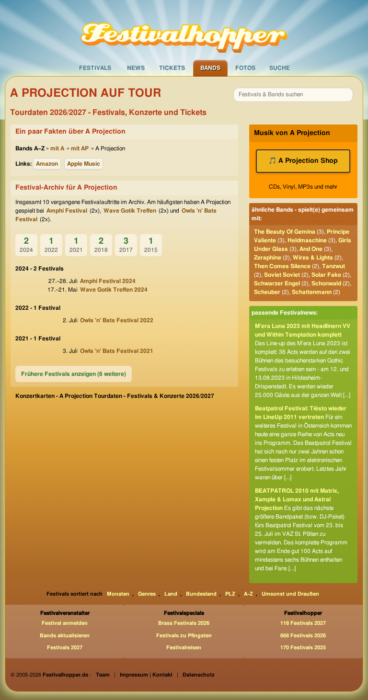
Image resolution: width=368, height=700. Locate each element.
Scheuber (267, 292)
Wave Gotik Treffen (130, 211)
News (136, 68)
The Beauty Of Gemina (284, 232)
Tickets (172, 68)
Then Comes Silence (282, 266)
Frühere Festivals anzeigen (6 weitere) (73, 374)
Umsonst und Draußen (290, 594)
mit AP (80, 148)
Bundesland (201, 594)
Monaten (118, 594)
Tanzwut (333, 266)
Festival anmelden (65, 623)
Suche (279, 68)
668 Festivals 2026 (303, 635)
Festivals (95, 68)
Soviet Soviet (282, 275)
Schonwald (326, 283)
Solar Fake (326, 275)
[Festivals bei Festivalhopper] (184, 29)
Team (103, 674)
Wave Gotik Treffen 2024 (114, 290)
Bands (210, 68)
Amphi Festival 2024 (108, 281)
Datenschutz (199, 674)
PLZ (230, 594)
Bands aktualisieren (65, 635)
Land (170, 594)
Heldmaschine (307, 240)
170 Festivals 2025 (303, 647)
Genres (147, 594)
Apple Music (83, 164)
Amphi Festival (66, 211)
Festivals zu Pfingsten (184, 635)
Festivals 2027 (64, 647)
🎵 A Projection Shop (303, 161)
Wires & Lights (313, 257)
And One (310, 249)
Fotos (245, 68)
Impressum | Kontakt (146, 674)
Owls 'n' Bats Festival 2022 (116, 320)
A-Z (248, 594)
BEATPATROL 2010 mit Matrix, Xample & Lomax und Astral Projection (297, 499)
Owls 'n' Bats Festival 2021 (116, 351)
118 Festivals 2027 (303, 623)
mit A (57, 148)
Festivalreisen (183, 647)
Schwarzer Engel (277, 283)
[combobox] (293, 95)
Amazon (47, 164)
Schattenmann (312, 292)
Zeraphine (267, 257)
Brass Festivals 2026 (183, 623)
